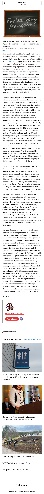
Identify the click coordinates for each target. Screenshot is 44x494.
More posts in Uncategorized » (33, 339)
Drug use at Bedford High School (16, 469)
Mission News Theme (15, 491)
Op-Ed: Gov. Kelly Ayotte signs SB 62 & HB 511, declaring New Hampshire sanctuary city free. (20, 377)
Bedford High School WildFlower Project (20, 456)
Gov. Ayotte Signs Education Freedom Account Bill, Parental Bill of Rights (18, 418)
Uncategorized (8, 50)
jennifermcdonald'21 (14, 313)
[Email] (21, 319)
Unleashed (22, 2)
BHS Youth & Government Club (16, 463)
